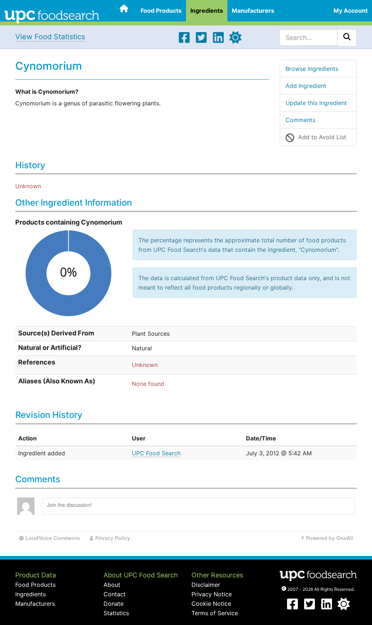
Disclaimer (205, 584)
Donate (114, 603)
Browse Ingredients (312, 68)
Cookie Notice (211, 603)
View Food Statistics (50, 36)
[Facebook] (184, 41)
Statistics (116, 613)
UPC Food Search (156, 453)
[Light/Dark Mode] (235, 41)
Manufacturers (253, 10)
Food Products (161, 10)
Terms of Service (214, 613)
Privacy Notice (211, 594)
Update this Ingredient (316, 102)
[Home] (51, 16)
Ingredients (206, 10)
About (112, 584)
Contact (115, 594)
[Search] (347, 38)
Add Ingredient (306, 85)
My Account (350, 10)
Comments (300, 120)
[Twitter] (201, 41)
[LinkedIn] (218, 41)
